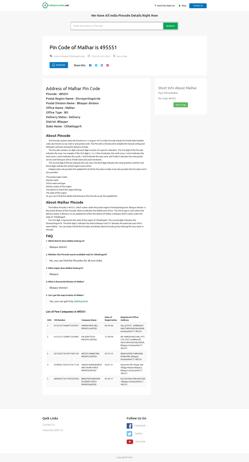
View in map (180, 105)
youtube (140, 441)
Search (170, 26)
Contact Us (198, 5)
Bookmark (60, 65)
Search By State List (165, 5)
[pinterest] (107, 65)
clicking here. (81, 301)
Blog (183, 5)
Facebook (139, 425)
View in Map (121, 56)
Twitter (138, 433)
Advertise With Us (52, 430)
